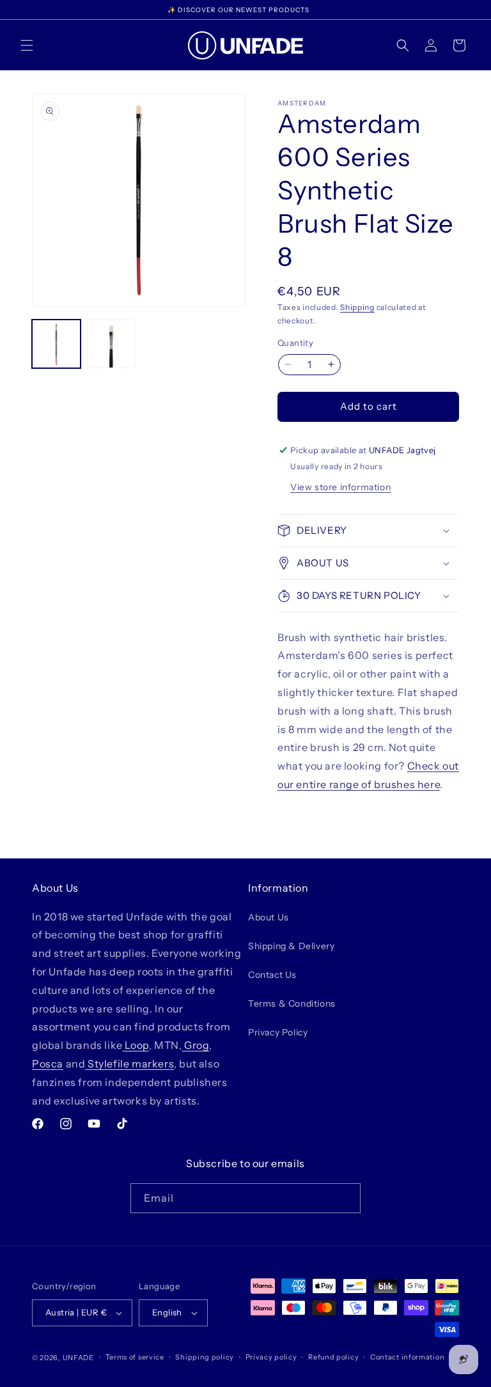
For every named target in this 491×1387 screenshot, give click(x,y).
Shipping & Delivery (291, 946)
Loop (136, 1045)
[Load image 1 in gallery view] (56, 344)
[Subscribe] (346, 1198)
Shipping (357, 307)
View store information (340, 487)
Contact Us (272, 974)
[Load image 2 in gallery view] (111, 344)
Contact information (407, 1356)
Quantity (295, 342)
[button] (27, 45)
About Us (268, 917)
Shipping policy (204, 1356)
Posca (47, 1063)
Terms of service (134, 1356)
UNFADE (78, 1357)
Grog (195, 1045)
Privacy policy (271, 1356)
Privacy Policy (278, 1032)
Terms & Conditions (292, 1003)
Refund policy (333, 1356)
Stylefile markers (129, 1063)
